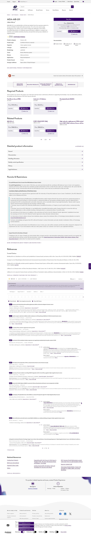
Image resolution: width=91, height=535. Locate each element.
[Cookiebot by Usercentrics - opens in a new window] (8, 533)
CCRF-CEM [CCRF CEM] (40, 121)
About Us (71, 10)
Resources (64, 10)
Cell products (23, 517)
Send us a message (32, 490)
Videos (8, 470)
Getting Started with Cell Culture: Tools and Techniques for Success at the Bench (44, 468)
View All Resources (13, 475)
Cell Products (30, 10)
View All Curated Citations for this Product (22, 277)
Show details (63, 532)
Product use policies (37, 517)
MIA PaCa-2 (10, 121)
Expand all (80, 148)
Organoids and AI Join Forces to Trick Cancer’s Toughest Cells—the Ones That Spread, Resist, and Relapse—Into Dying (45, 463)
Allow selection (26, 526)
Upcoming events (49, 515)
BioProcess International (13, 464)
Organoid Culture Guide (12, 467)
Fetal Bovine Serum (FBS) (14, 99)
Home (8, 14)
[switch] (34, 532)
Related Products (33, 84)
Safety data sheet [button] (78, 44)
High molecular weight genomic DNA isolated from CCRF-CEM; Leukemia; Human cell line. (72, 122)
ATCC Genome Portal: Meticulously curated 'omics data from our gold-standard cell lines (72, 462)
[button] (72, 6)
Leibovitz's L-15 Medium (39, 99)
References (71, 84)
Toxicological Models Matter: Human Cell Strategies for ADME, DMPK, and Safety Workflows (71, 470)
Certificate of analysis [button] (68, 44)
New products (23, 515)
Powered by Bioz (11, 451)
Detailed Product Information (46, 84)
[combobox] (45, 6)
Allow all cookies (26, 523)
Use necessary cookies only (26, 529)
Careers (8, 1)
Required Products (20, 84)
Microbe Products (39, 10)
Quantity (59, 31)
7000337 (79, 258)
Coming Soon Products (12, 462)
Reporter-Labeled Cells (66, 466)
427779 (16, 267)
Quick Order (76, 1)
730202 (81, 274)
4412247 (63, 270)
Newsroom (47, 517)
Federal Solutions (56, 10)
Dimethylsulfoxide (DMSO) (67, 99)
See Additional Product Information (19, 68)
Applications (22, 10)
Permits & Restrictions (59, 84)
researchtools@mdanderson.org (18, 219)
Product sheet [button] (58, 44)
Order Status (70, 1)
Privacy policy (35, 515)
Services (47, 10)
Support (14, 1)
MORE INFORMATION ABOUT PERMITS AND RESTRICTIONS (23, 244)
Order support (10, 515)
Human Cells (23, 14)
